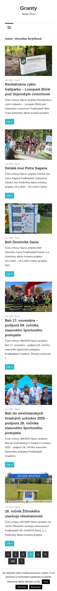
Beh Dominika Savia (21, 242)
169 (13, 561)
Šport (17, 80)
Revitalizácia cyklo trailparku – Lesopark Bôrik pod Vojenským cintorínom (27, 89)
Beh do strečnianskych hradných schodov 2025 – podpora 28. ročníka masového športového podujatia (26, 423)
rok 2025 (9, 80)
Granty (28, 8)
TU (38, 581)
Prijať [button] (46, 582)
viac (9, 121)
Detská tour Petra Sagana (26, 168)
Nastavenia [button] (35, 587)
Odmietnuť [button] (21, 587)
